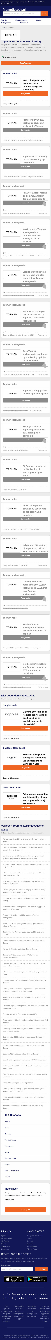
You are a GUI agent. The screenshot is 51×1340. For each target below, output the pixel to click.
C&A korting (41, 2)
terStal (7, 1164)
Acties (38, 20)
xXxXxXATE (33, 246)
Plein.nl (7, 1122)
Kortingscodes (21, 20)
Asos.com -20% (32, 2)
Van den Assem (10, 1140)
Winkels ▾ (24, 23)
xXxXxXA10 (33, 203)
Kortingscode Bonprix (7, 2)
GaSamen (5, 1249)
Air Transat (5, 1241)
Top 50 (4, 20)
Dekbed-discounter (12, 1171)
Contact (29, 1238)
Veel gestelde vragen (34, 1236)
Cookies (30, 1244)
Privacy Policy (32, 1249)
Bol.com (8, 1134)
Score (7, 1152)
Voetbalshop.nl (10, 1158)
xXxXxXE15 (33, 440)
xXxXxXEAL (33, 285)
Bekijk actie (25, 93)
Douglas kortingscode (21, 2)
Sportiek (4, 1236)
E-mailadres (9, 1200)
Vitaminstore (9, 1146)
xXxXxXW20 (33, 677)
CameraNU (5, 1246)
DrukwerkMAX (6, 1238)
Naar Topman (25, 63)
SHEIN (7, 1177)
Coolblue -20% (5, 4)
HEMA (7, 1128)
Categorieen (6, 23)
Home (3, 27)
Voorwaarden (42, 213)
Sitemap (30, 1241)
